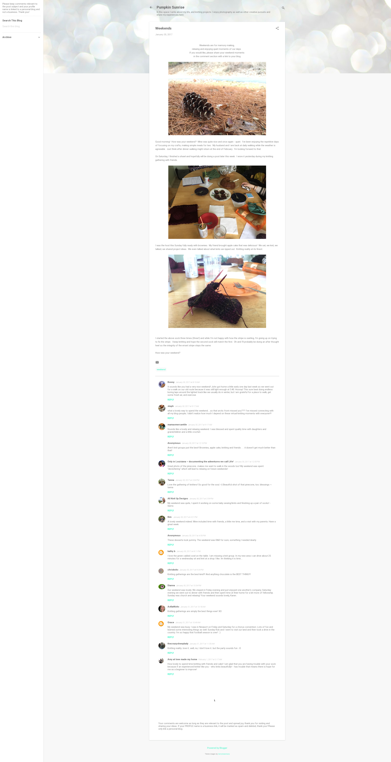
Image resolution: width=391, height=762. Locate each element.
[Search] (283, 8)
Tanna (171, 480)
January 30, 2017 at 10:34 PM (188, 585)
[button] (277, 28)
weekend (161, 369)
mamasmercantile (177, 424)
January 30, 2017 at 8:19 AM (188, 382)
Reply (171, 399)
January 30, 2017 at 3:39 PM (201, 498)
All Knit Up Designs (178, 498)
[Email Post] (157, 363)
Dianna (171, 585)
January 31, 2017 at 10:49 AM (187, 622)
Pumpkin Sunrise (170, 7)
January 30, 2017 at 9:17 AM (187, 406)
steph (171, 406)
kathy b (171, 551)
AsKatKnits (173, 606)
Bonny (171, 382)
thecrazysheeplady (178, 643)
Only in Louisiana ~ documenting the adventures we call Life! (201, 461)
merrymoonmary (224, 754)
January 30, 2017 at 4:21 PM (185, 517)
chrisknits (173, 569)
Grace (171, 622)
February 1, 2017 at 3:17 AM (210, 659)
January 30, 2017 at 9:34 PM (191, 570)
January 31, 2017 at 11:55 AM (202, 644)
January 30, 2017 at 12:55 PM (247, 461)
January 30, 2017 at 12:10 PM (194, 443)
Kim (170, 517)
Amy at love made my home (182, 659)
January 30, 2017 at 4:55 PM (194, 535)
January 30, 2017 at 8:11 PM (189, 551)
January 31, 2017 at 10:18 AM (192, 607)
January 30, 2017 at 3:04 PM (187, 480)
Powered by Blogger (217, 748)
